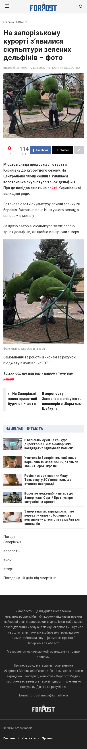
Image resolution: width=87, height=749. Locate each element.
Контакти (29, 738)
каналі (8, 379)
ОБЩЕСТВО (72, 67)
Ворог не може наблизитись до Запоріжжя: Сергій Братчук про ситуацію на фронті (48, 497)
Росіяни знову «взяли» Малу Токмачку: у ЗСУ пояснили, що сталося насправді (47, 480)
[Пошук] (81, 7)
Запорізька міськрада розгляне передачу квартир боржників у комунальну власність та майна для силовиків (52, 518)
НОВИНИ (21, 22)
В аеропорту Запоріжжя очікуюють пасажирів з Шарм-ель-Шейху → (62, 401)
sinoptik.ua (48, 578)
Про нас (48, 738)
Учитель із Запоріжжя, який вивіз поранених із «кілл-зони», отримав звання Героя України (51, 462)
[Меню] (6, 7)
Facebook (42, 150)
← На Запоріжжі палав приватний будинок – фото (22, 398)
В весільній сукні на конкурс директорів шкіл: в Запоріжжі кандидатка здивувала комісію (49, 444)
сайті (52, 188)
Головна (8, 22)
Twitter (64, 150)
